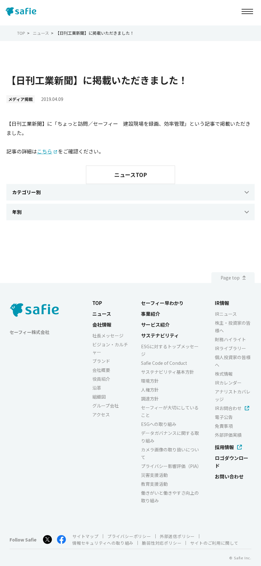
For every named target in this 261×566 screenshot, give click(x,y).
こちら (44, 151)
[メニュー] (247, 11)
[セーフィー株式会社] (22, 11)
